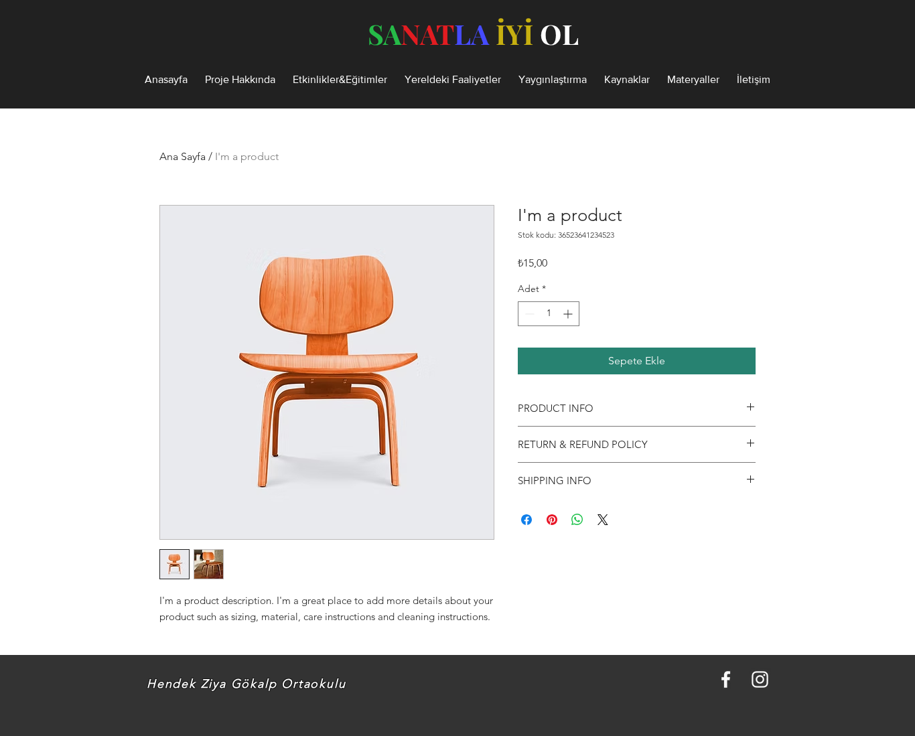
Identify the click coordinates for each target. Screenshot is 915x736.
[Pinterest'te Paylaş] (552, 520)
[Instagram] (760, 679)
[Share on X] (603, 520)
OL (559, 33)
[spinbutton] (549, 313)
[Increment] (569, 313)
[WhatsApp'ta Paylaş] (577, 520)
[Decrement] (528, 313)
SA (384, 33)
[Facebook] (726, 679)
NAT (427, 33)
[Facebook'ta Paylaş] (526, 520)
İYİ (514, 33)
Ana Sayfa (182, 156)
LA (471, 33)
